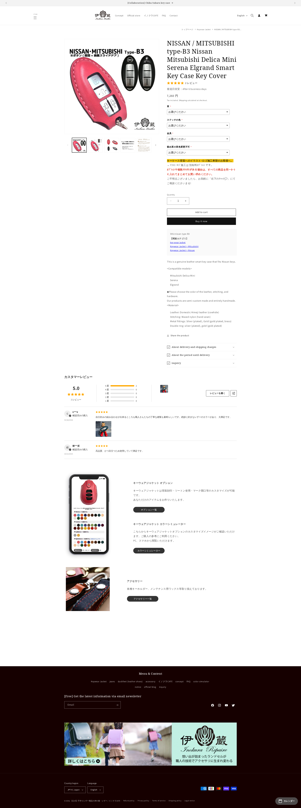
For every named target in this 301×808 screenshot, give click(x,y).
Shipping (183, 100)
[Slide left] (67, 145)
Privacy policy (143, 801)
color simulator (201, 681)
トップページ (187, 29)
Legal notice (190, 801)
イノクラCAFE (165, 681)
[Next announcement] (294, 3)
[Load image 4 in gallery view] (128, 145)
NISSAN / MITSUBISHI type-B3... (227, 29)
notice (138, 687)
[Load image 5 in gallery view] (144, 145)
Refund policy (129, 801)
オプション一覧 (149, 509)
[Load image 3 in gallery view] (111, 145)
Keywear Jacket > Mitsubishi (184, 246)
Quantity (171, 194)
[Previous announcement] (6, 3)
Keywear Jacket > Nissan (182, 250)
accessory (150, 681)
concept (179, 681)
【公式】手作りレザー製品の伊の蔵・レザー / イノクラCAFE (95, 801)
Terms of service (158, 801)
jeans (112, 681)
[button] (35, 17)
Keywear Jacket (204, 29)
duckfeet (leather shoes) (130, 681)
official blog (150, 687)
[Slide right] (155, 145)
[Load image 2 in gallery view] (95, 145)
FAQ (188, 681)
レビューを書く (217, 393)
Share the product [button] (180, 335)
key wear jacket (178, 242)
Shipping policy (175, 801)
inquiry (162, 687)
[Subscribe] (117, 705)
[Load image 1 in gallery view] (79, 145)
